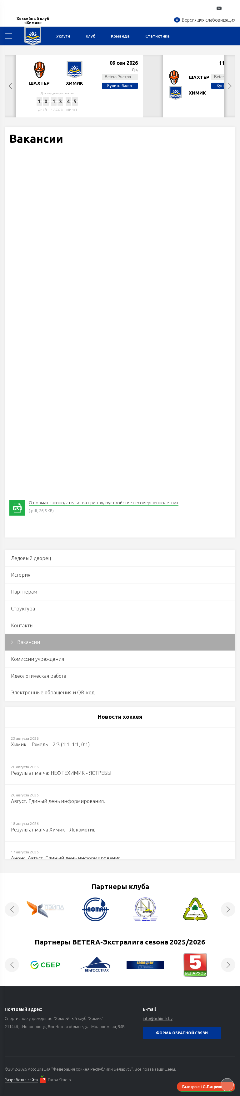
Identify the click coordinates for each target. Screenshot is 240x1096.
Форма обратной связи (182, 1033)
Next (229, 86)
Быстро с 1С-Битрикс (202, 1086)
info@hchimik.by (157, 1018)
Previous (10, 86)
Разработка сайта (21, 1080)
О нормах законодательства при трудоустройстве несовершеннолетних (103, 502)
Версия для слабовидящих (208, 20)
